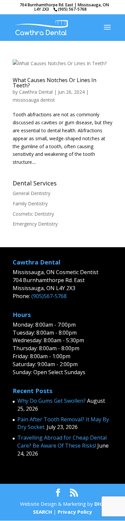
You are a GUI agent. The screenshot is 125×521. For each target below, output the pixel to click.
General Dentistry (31, 193)
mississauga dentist (34, 100)
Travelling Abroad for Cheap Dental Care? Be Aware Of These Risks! (62, 441)
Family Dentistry (30, 203)
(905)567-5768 (49, 296)
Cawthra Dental (36, 92)
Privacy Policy (75, 511)
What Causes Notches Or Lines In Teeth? (54, 82)
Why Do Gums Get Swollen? (51, 400)
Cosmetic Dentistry (33, 214)
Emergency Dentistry (35, 224)
